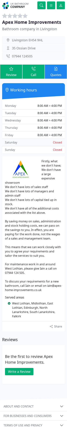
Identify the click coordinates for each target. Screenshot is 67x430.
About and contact (19, 406)
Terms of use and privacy (23, 425)
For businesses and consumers (28, 416)
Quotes (55, 75)
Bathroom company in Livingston (29, 28)
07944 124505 (22, 56)
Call (33, 75)
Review (11, 75)
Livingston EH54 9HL (27, 40)
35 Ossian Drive (24, 48)
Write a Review (19, 371)
